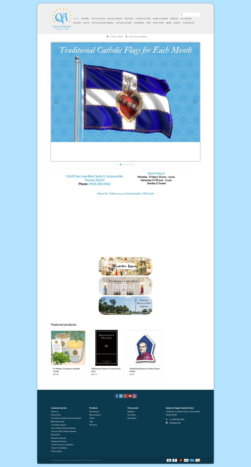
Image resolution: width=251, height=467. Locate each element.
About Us (102, 193)
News (168, 23)
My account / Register (138, 36)
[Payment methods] (168, 460)
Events (177, 23)
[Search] (180, 14)
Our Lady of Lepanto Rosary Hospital (66, 418)
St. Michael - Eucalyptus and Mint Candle (66, 369)
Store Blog (188, 23)
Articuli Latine (123, 23)
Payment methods (58, 438)
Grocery (128, 18)
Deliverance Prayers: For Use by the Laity (106, 369)
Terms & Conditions (59, 448)
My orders (131, 415)
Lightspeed (99, 460)
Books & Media (115, 18)
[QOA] (62, 18)
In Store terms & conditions (62, 444)
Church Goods (143, 18)
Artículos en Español (103, 23)
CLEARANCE (139, 23)
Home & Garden (160, 18)
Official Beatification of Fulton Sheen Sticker (145, 369)
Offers (92, 418)
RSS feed (93, 425)
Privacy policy (56, 451)
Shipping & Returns (59, 441)
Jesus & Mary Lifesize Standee (63, 428)
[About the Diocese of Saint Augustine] (125, 305)
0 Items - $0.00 (116, 36)
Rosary (77, 23)
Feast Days (158, 23)
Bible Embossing (57, 421)
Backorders (55, 434)
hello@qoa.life (175, 423)
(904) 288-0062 (100, 184)
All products (94, 411)
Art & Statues (98, 18)
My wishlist (132, 418)
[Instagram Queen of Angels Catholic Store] (135, 396)
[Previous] (56, 102)
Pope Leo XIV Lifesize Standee (63, 431)
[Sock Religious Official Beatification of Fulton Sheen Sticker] (144, 348)
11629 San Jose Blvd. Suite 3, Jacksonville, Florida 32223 (94, 178)
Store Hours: (156, 173)
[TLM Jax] (125, 286)
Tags (91, 421)
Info (149, 23)
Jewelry (174, 18)
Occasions (186, 18)
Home (76, 18)
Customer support (58, 425)
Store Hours (56, 415)
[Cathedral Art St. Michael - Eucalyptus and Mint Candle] (68, 348)
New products (95, 415)
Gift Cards (148, 193)
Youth (86, 23)
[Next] (195, 102)
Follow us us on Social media (124, 193)
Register (131, 411)
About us (55, 411)
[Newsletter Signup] (125, 266)
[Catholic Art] (125, 92)
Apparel (85, 18)
